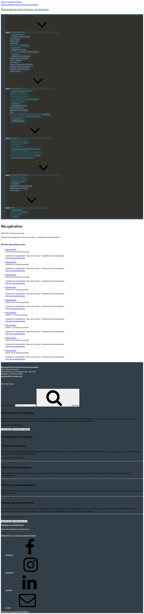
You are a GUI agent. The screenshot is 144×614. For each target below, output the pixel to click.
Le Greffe (15, 54)
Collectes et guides (19, 180)
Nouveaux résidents (19, 95)
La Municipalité (18, 35)
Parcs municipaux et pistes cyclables (26, 155)
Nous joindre (10, 208)
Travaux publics (18, 101)
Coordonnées (17, 210)
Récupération (10, 250)
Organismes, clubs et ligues (22, 158)
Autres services (18, 121)
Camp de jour (17, 147)
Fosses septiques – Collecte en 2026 (26, 116)
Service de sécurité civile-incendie (25, 99)
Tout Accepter (6, 429)
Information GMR (18, 182)
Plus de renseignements (15, 258)
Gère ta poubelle (18, 177)
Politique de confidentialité (12, 425)
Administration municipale (15, 32)
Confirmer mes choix (20, 521)
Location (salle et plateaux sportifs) (25, 153)
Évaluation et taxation (20, 97)
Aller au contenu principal (11, 2)
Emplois (15, 216)
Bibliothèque (16, 145)
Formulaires (16, 214)
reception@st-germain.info (11, 376)
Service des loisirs (19, 140)
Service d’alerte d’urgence (22, 91)
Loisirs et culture (11, 138)
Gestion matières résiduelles (16, 175)
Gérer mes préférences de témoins (15, 529)
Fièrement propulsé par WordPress (15, 612)
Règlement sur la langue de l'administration (18, 536)
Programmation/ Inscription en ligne (25, 149)
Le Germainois (17, 119)
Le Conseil (16, 47)
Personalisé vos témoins (21, 429)
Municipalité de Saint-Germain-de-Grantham (25, 10)
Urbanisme (16, 104)
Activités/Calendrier (20, 143)
